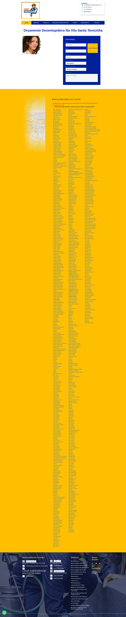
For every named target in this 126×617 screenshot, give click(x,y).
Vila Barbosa (71, 433)
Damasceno (71, 181)
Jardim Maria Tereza (73, 277)
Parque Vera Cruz (72, 356)
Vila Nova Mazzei (57, 501)
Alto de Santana (57, 109)
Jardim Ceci (56, 211)
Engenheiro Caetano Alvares (60, 165)
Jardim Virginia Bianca (58, 312)
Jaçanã (55, 183)
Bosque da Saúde (57, 123)
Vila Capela (56, 414)
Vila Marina (71, 481)
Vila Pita (87, 302)
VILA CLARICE (72, 446)
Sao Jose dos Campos (74, 396)
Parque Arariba (72, 331)
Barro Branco (56, 120)
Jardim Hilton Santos (58, 238)
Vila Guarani (56, 446)
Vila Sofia (55, 534)
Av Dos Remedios (72, 116)
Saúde (54, 370)
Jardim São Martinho (58, 292)
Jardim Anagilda (89, 145)
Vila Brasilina (56, 404)
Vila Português (72, 501)
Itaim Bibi (70, 219)
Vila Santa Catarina (58, 520)
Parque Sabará (56, 351)
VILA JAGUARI (72, 471)
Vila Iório (70, 469)
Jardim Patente (57, 274)
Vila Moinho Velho (57, 485)
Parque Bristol (56, 333)
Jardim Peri (56, 277)
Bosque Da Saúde (57, 125)
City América (88, 125)
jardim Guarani (72, 260)
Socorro (70, 404)
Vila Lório (70, 476)
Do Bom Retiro (72, 187)
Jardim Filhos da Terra (58, 229)
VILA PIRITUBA (72, 500)
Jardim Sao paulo (72, 299)
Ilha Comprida (88, 138)
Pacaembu (71, 328)
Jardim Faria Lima (72, 256)
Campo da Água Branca (90, 116)
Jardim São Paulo (57, 295)
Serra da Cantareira (73, 399)
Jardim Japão (56, 247)
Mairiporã (87, 208)
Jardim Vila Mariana (58, 311)
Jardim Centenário (89, 148)
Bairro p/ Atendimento (71, 66)
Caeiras (55, 134)
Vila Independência (58, 459)
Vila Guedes (88, 282)
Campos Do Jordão (73, 145)
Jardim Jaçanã (56, 245)
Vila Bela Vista (88, 250)
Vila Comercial (88, 267)
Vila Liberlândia (72, 475)
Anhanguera (71, 113)
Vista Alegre (71, 530)
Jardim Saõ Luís (72, 302)
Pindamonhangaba (73, 363)
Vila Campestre (57, 410)
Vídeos (75, 22)
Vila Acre (70, 418)
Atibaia (70, 115)
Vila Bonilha (88, 256)
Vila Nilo (55, 492)
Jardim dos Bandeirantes (59, 224)
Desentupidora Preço (77, 574)
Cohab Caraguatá (57, 151)
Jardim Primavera (72, 293)
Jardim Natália (56, 269)
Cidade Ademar (72, 165)
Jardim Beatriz (56, 196)
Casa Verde (56, 141)
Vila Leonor (56, 466)
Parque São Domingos (90, 224)
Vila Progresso (72, 507)
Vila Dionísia (71, 449)
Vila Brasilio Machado (58, 405)
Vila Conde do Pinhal (58, 424)
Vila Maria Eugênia (89, 293)
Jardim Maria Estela (58, 264)
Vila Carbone (71, 436)
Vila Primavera (71, 505)
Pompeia (70, 367)
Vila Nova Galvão (57, 500)
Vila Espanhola (72, 459)
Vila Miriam (71, 484)
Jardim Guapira (57, 237)
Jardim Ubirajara (57, 308)
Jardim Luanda (57, 257)
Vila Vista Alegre (89, 317)
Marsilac (70, 315)
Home (26, 22)
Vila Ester (87, 274)
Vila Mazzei (56, 481)
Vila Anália (71, 424)
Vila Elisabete (71, 456)
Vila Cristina (56, 427)
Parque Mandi (71, 340)
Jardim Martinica (72, 285)
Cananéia (87, 118)
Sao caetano (71, 395)
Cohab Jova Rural (57, 152)
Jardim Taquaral (57, 304)
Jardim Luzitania (72, 273)
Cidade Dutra (71, 167)
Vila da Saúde (56, 430)
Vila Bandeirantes (72, 431)
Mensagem (68, 72)
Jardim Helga (71, 261)
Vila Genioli (87, 279)
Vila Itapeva (87, 286)
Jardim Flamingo (89, 158)
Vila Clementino (57, 423)
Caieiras (70, 139)
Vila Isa (55, 463)
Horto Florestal (57, 173)
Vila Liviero (56, 468)
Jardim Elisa (71, 251)
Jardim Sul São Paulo (58, 302)
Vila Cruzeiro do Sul (58, 428)
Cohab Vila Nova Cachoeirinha (92, 129)
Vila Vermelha (56, 540)
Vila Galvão (71, 463)
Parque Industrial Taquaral (59, 343)
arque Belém (88, 112)
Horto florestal (72, 213)
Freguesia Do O (72, 199)
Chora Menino (71, 164)
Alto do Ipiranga (57, 110)
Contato (96, 22)
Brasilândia (56, 128)
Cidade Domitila (57, 147)
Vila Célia (87, 264)
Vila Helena (56, 453)
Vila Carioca (56, 417)
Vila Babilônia (56, 401)
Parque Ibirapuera (57, 340)
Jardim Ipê (55, 241)
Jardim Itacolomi (57, 242)
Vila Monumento (57, 488)
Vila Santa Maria (72, 511)
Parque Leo (87, 216)
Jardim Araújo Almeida (58, 193)
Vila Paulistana (57, 505)
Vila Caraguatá (56, 415)
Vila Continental (89, 269)
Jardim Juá (56, 250)
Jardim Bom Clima (57, 199)
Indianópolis (56, 177)
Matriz (69, 317)
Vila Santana (56, 524)
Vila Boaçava (88, 254)
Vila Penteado (71, 495)
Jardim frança (71, 257)
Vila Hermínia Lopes (90, 285)
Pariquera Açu (88, 212)
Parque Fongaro (57, 338)
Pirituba (55, 362)
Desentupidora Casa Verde (78, 572)
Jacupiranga (88, 141)
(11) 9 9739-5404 (88, 9)
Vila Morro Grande (72, 488)
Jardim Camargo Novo (73, 242)
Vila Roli (55, 510)
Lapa (69, 306)
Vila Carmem (56, 418)
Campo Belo (56, 136)
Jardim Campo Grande (58, 208)
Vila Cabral (56, 408)
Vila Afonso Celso (57, 382)
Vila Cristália (56, 426)
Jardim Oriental (57, 272)
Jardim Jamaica (72, 267)
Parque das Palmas (73, 333)
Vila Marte (55, 478)
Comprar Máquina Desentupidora (80, 605)
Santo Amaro (71, 391)
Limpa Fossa (74, 580)
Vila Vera (55, 539)
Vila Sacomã (56, 519)
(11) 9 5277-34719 (59, 568)
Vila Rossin (87, 305)
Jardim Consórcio (57, 215)
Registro (87, 234)
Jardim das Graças (73, 247)
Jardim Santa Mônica (90, 190)
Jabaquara (55, 180)
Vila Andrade (71, 426)
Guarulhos (71, 206)
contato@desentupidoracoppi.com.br (93, 5)
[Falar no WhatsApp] (4, 612)
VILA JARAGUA (72, 472)
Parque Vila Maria (57, 353)
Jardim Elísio (56, 227)
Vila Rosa (55, 514)
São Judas (55, 375)
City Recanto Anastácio (90, 126)
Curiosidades (75, 603)
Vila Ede (55, 437)
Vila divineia (71, 455)
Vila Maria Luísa (72, 478)
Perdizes (55, 359)
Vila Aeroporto (56, 381)
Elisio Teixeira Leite (58, 164)
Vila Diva (70, 450)
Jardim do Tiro (88, 152)
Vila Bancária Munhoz (73, 430)
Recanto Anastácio (89, 232)
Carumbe (70, 151)
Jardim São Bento (89, 193)
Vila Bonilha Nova (89, 257)
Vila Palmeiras (71, 492)
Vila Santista (71, 513)
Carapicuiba (71, 150)
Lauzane (55, 318)
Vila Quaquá (56, 507)
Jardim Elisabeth (72, 253)
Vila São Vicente (72, 516)
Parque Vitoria (88, 231)
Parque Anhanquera (90, 213)
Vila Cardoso (71, 439)
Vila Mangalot (88, 290)
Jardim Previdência (58, 279)
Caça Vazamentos (76, 578)
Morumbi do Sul (72, 324)
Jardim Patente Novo (58, 276)
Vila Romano (56, 511)
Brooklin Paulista (57, 129)
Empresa (36, 22)
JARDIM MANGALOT (73, 274)
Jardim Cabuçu (57, 205)
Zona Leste (56, 543)
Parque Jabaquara (57, 344)
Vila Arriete (56, 396)
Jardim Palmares (57, 273)
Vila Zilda (55, 542)
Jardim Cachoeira (72, 241)
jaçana (70, 224)
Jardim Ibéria (88, 163)
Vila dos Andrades (89, 272)
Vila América (71, 423)
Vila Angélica (88, 245)
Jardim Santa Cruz (57, 283)
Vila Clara (55, 421)
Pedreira (55, 357)
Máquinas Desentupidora (60, 22)
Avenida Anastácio (57, 113)
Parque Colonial (57, 335)
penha (70, 359)
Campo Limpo (71, 142)
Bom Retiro (71, 125)
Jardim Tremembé (57, 305)
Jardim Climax (56, 213)
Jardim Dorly (71, 248)
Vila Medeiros (56, 482)
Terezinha (70, 410)
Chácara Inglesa (57, 144)
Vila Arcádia (56, 395)
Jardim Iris (87, 165)
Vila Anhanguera (57, 391)
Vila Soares (87, 311)
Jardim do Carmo (57, 222)
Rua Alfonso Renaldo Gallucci (75, 109)
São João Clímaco (57, 373)
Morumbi (70, 321)
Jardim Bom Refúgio (73, 238)
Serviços (46, 22)
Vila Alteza (71, 421)
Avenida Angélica (72, 118)
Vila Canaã (55, 412)
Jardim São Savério (58, 296)
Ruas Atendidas (75, 601)
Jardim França (56, 231)
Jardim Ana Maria (57, 190)
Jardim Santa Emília (58, 286)
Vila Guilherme (56, 447)
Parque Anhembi (89, 215)
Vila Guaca (56, 444)
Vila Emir (55, 439)
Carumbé (70, 152)
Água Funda (56, 118)
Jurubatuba (56, 317)
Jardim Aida (71, 231)
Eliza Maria (71, 189)
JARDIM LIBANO (72, 272)
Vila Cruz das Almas (73, 447)
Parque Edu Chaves (58, 337)
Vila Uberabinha (57, 536)
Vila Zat (86, 319)
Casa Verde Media (89, 122)
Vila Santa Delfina (72, 510)
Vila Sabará (56, 516)
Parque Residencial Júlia (59, 349)
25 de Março (88, 110)
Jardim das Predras (58, 221)
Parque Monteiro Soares (74, 343)
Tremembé (55, 378)
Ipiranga (55, 179)
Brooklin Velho (57, 131)
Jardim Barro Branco (73, 235)
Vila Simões (56, 533)
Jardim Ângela (72, 234)
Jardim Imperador (57, 240)
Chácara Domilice (72, 160)
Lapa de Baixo (72, 308)
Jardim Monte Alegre (73, 289)
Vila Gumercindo (57, 449)
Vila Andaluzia (56, 388)
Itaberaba (70, 218)
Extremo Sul (71, 193)
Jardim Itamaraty (72, 266)
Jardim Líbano (88, 170)
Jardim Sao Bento (72, 298)
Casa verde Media (72, 158)
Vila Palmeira (71, 491)
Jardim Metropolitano (58, 267)
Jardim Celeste (57, 212)
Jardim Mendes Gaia (58, 266)
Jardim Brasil (56, 202)
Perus (54, 360)
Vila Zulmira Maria (89, 322)
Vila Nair (55, 491)
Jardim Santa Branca (58, 282)
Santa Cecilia (71, 382)
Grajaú (70, 205)
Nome (67, 42)
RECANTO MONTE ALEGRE (75, 369)
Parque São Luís (72, 351)
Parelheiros (71, 330)
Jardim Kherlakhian (58, 251)
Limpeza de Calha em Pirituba (79, 598)
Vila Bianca (87, 251)
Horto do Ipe (71, 212)
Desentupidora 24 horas (78, 563)
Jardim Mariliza (72, 282)
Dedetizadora (74, 576)
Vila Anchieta (56, 386)
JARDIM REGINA (72, 296)
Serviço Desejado (70, 60)
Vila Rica (55, 508)
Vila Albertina (56, 383)
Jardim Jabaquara (57, 244)
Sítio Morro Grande (73, 402)
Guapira (55, 170)
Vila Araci (55, 392)
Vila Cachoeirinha (89, 260)
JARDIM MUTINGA (73, 290)
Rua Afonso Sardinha (73, 370)
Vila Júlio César (72, 473)
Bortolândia (56, 122)
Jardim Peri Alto (89, 184)
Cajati (86, 115)
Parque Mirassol (72, 341)
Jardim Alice (56, 187)
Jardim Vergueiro (57, 309)
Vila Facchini (56, 440)
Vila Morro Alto (72, 487)
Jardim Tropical (57, 306)
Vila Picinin (71, 498)
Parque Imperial (57, 341)
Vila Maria (55, 469)
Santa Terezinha (72, 385)
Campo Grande (57, 138)
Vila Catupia (88, 261)
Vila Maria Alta (56, 471)
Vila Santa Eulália (57, 521)
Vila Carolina (71, 442)
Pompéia (55, 365)
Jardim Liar (56, 254)
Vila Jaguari (88, 288)
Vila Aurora (56, 398)
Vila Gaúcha (56, 443)
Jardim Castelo (57, 209)
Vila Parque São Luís (73, 494)
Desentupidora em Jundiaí (78, 569)
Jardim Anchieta (57, 192)
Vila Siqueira (71, 517)
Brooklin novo (72, 131)
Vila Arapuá (56, 394)
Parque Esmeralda (72, 335)
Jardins (70, 305)
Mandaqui (55, 319)
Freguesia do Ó (72, 203)
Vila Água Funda (57, 399)
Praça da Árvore (57, 366)
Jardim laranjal (72, 269)
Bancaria (70, 119)
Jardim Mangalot (89, 171)
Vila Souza (71, 520)
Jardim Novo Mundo (58, 270)
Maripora (70, 314)
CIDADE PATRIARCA (73, 171)
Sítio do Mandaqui (89, 238)
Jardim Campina (57, 206)
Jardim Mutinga (88, 177)
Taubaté (70, 408)
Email (67, 48)
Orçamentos (85, 22)
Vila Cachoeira (88, 258)
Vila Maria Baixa (57, 472)
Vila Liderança (88, 289)
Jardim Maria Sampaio (73, 276)
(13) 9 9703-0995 (58, 578)
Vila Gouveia (88, 280)
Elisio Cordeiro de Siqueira (59, 163)
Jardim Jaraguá (88, 167)
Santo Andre (71, 392)
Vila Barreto (87, 247)
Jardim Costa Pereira (58, 218)
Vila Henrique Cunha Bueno (60, 456)
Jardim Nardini (88, 179)
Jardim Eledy (71, 250)
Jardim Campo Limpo (73, 244)
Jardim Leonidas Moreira (74, 270)
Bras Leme (55, 126)
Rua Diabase (71, 375)
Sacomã (70, 381)
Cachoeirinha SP (72, 134)
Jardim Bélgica (57, 197)
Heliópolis (55, 171)
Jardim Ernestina (57, 228)
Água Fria (87, 113)
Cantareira (55, 139)
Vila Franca (71, 462)
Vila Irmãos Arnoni (57, 462)
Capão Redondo (72, 147)
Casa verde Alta (72, 154)
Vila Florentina (88, 277)
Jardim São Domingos (90, 195)
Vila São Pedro (56, 530)
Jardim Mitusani (72, 286)
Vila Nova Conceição (58, 498)
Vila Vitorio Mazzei (89, 318)
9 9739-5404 (29, 576)
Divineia (70, 186)
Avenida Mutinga (57, 115)
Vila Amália (87, 242)
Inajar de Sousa (57, 176)
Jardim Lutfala (56, 258)
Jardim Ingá (71, 263)
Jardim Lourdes (57, 256)
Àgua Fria (55, 116)
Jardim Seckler (57, 299)
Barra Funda (71, 120)
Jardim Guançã (57, 235)
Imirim (54, 174)
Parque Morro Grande (73, 347)
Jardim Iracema (72, 264)
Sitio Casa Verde (89, 237)
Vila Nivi (55, 494)
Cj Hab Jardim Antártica (90, 128)
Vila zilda (70, 529)
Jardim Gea (56, 232)
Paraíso (55, 330)
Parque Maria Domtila (90, 218)
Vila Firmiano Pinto (58, 442)
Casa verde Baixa (72, 157)
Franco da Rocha (57, 167)
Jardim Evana (71, 254)
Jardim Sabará (56, 280)
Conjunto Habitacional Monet (75, 173)
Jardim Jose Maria (89, 168)
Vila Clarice (87, 266)
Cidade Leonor (57, 148)
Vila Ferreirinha (72, 460)
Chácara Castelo (57, 142)
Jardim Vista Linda (89, 203)
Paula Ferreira (56, 356)
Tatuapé (70, 407)
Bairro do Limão (57, 119)
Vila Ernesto (71, 458)
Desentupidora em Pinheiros (79, 596)
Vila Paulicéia (56, 503)
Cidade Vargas (56, 150)
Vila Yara (70, 526)
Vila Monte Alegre (57, 487)
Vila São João (56, 527)
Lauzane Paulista (89, 206)
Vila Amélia (87, 244)
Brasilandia (71, 126)
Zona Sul (55, 546)
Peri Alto (70, 362)
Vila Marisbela (71, 482)
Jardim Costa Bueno (58, 216)
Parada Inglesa (57, 328)
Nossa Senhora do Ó (73, 325)
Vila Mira (55, 484)
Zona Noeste (56, 545)
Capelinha (71, 148)
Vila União (71, 524)
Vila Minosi (87, 298)
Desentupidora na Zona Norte (79, 565)
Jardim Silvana (57, 301)
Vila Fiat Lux (88, 276)
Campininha (56, 135)
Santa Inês (55, 367)
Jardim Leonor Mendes (59, 253)
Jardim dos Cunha (89, 155)
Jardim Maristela (72, 283)
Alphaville (70, 110)
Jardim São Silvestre (73, 304)
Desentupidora (75, 561)
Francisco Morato (72, 195)
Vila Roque (87, 304)
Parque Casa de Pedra (58, 334)
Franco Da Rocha (72, 196)
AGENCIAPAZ (65, 616)
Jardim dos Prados (58, 225)
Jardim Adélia (71, 229)
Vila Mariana (56, 473)
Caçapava (70, 138)
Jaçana (70, 225)
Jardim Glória (56, 234)
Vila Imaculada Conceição (59, 458)
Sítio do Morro (72, 401)
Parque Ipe (71, 337)
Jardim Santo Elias (89, 192)
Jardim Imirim (88, 164)
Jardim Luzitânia (57, 260)
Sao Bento (71, 394)
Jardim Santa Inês (57, 288)
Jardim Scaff (56, 298)
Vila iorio (70, 468)
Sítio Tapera (56, 376)
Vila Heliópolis (56, 455)
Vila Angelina (56, 389)
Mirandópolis (56, 321)
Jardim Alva (56, 189)
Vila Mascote (56, 479)
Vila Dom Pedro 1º (57, 436)
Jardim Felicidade (89, 157)
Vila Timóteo (71, 523)
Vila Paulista (56, 504)
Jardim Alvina (88, 144)
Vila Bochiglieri (57, 402)
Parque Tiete (71, 354)
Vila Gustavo (56, 452)
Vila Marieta (56, 475)
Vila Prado (71, 503)
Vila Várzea (56, 537)
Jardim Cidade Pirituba (90, 150)
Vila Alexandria (57, 385)
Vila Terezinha (88, 312)
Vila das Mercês (57, 431)
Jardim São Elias (89, 196)
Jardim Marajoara (57, 263)
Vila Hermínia (71, 466)
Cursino (55, 160)
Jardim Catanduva (73, 245)
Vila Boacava (88, 253)
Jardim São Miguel (57, 293)
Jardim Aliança (57, 186)
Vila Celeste (56, 420)
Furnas (55, 168)
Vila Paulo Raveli (89, 301)
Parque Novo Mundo (90, 221)
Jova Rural (56, 315)
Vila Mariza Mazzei (57, 476)
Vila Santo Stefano (57, 526)
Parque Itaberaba (72, 338)
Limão (70, 309)
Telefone (67, 54)
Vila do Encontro (57, 434)
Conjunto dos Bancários (59, 154)
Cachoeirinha (56, 132)
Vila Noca (55, 495)
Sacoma (70, 379)
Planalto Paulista (57, 363)
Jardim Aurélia (56, 195)
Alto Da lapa (71, 112)
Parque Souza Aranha (90, 227)
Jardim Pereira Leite (73, 292)
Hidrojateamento (75, 582)
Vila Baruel (87, 248)
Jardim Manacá (57, 261)
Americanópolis (57, 112)
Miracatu (87, 209)
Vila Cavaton (71, 444)
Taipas (70, 405)
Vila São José (56, 529)
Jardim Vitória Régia (58, 314)
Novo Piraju (56, 325)
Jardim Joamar (57, 248)
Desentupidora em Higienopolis (80, 567)
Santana (55, 369)
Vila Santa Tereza (57, 523)
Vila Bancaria (71, 428)
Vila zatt (70, 527)
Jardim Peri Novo (89, 186)
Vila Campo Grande (58, 411)
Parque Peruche (72, 349)
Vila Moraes (56, 489)
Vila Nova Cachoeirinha (59, 497)
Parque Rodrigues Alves (59, 350)
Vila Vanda (87, 314)
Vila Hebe (70, 465)
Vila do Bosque (57, 433)
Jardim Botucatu (57, 200)
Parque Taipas (72, 353)
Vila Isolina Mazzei (57, 465)
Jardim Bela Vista (72, 237)
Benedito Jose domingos (74, 123)
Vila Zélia (87, 321)
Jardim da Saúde (57, 219)
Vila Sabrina (56, 517)
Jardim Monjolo (72, 288)
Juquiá (86, 205)
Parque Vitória (56, 354)
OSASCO (70, 327)
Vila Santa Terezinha (90, 309)
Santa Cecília (71, 383)
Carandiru (87, 119)
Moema (55, 322)
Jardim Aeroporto (57, 184)
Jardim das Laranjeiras (90, 151)
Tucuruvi (55, 379)
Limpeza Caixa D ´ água (77, 585)
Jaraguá (70, 227)
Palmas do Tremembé (58, 327)
